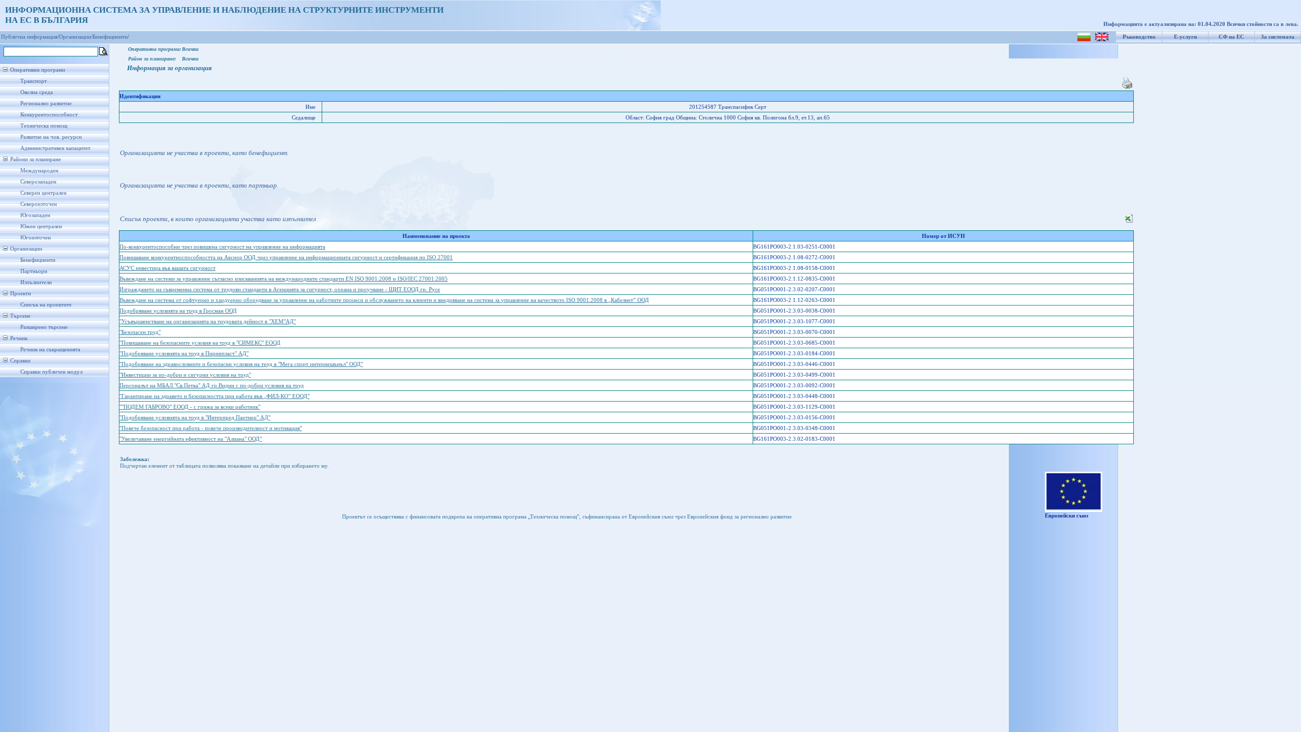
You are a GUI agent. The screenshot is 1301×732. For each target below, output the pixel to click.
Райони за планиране (35, 159)
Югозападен (35, 215)
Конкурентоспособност (49, 114)
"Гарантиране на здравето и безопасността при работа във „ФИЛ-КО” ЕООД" (214, 396)
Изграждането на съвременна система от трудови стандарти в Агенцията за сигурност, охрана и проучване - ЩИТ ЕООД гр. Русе (279, 289)
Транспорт (33, 81)
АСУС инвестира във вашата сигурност (167, 268)
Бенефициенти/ (110, 37)
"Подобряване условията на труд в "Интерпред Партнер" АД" (194, 417)
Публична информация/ (30, 37)
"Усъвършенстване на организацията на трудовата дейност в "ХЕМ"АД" (207, 321)
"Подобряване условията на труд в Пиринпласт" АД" (184, 353)
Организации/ (75, 37)
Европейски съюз (1066, 515)
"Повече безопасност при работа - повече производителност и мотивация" (210, 428)
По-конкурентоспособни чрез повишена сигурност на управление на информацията (222, 247)
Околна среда (36, 92)
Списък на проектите (46, 305)
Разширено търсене (44, 327)
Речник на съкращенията (50, 349)
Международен (39, 170)
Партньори (33, 271)
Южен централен (41, 226)
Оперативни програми (37, 70)
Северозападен (38, 182)
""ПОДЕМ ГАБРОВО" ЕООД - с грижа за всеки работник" (189, 407)
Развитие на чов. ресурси (51, 137)
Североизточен (38, 204)
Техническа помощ (43, 126)
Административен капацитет (55, 148)
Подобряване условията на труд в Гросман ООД (178, 311)
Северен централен (43, 193)
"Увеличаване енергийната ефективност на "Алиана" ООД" (190, 439)
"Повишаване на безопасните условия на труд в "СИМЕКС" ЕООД (200, 343)
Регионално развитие (46, 103)
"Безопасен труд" (140, 332)
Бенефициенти (37, 260)
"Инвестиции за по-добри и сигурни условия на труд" (185, 375)
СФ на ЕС (1231, 37)
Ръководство (1139, 37)
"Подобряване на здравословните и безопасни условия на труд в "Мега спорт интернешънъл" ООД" (241, 364)
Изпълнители (36, 282)
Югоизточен (35, 237)
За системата (1277, 37)
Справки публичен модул (51, 372)
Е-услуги (1185, 37)
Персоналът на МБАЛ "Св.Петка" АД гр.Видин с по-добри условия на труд (211, 385)
